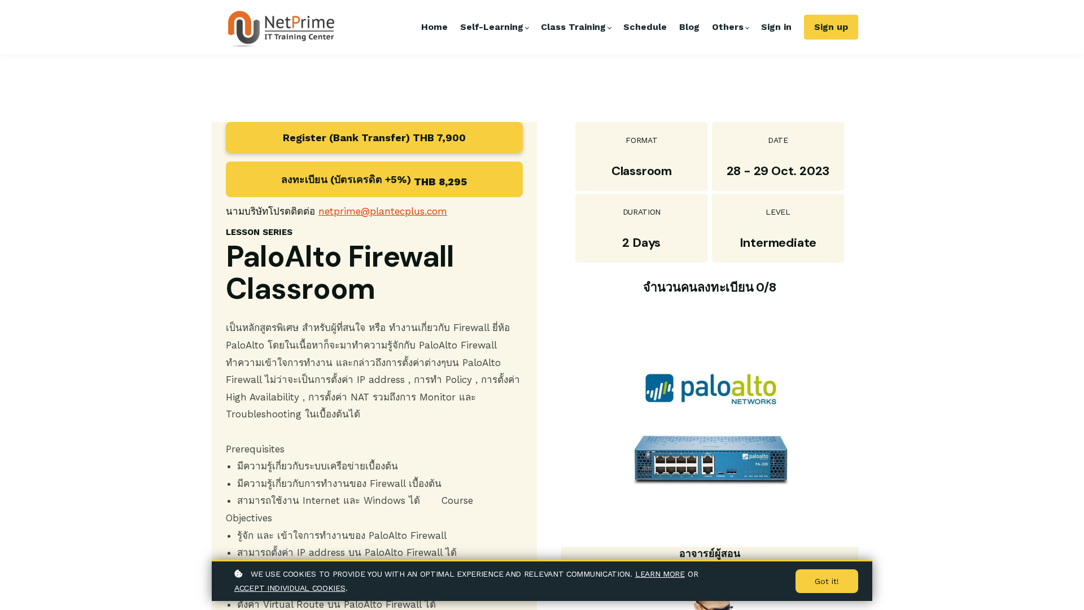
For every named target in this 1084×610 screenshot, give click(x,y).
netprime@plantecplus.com (382, 211)
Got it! (827, 581)
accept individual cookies (290, 587)
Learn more (660, 573)
